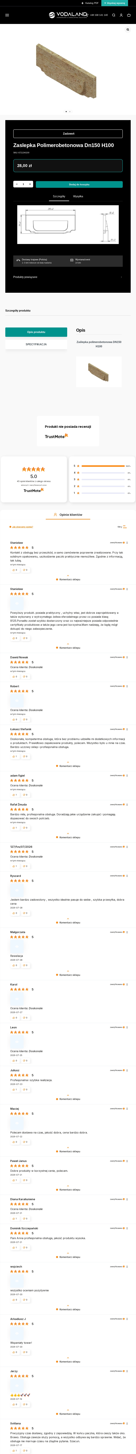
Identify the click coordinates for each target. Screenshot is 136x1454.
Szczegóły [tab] (59, 196)
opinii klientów (34, 481)
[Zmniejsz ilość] (16, 184)
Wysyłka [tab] (78, 196)
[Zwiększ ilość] (30, 184)
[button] (55, 514)
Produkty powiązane (25, 277)
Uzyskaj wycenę (116, 3)
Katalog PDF (92, 3)
